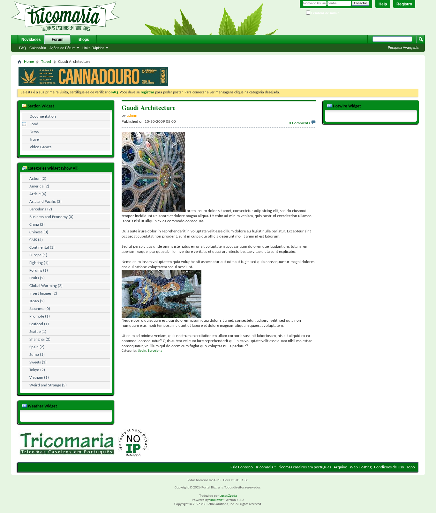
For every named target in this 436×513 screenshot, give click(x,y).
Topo (411, 467)
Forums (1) (38, 270)
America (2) (39, 186)
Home (29, 62)
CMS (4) (36, 240)
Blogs (84, 39)
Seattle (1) (37, 332)
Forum (58, 39)
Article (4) (37, 194)
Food (34, 124)
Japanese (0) (39, 309)
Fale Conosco (241, 467)
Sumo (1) (37, 355)
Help (383, 4)
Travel (46, 62)
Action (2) (37, 179)
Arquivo (340, 467)
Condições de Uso (389, 467)
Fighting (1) (39, 263)
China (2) (37, 225)
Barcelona (155, 351)
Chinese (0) (38, 232)
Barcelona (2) (40, 209)
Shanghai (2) (39, 339)
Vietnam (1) (39, 378)
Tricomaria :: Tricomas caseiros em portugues (293, 467)
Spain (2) (36, 347)
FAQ (22, 48)
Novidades (31, 39)
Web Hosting (361, 467)
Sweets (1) (38, 362)
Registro (404, 4)
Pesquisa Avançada (403, 47)
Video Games (40, 147)
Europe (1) (38, 255)
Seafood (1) (39, 324)
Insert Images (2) (43, 293)
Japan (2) (37, 301)
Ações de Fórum (62, 48)
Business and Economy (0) (51, 217)
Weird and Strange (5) (48, 385)
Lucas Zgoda (228, 496)
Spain (142, 351)
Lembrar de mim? (324, 13)
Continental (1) (42, 248)
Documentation (43, 116)
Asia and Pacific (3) (45, 202)
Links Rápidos (93, 48)
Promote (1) (39, 316)
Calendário (37, 48)
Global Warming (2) (46, 286)
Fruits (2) (37, 278)
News (34, 132)
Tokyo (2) (37, 370)
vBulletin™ (217, 500)
